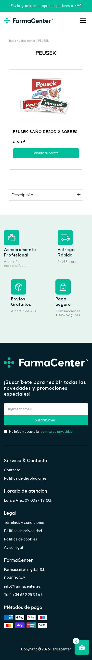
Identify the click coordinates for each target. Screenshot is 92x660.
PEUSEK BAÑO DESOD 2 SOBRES (45, 132)
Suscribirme (45, 420)
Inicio (12, 40)
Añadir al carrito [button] (46, 153)
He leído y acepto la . (42, 431)
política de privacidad (57, 431)
